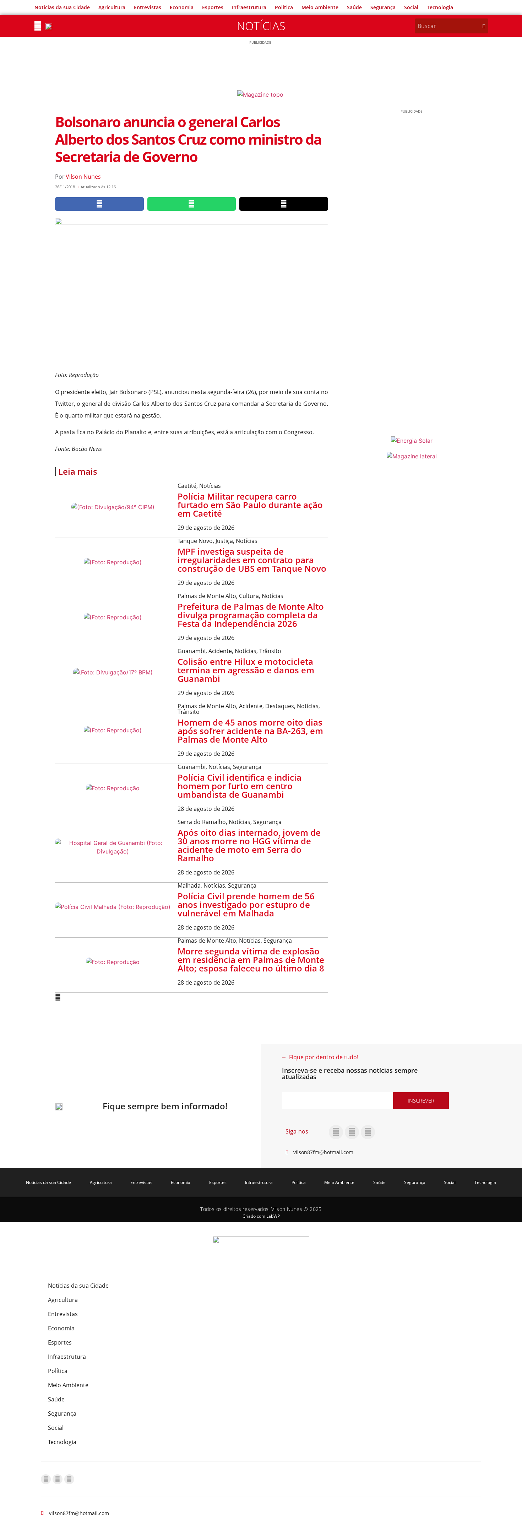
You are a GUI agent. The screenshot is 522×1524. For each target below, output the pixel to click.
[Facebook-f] (336, 1132)
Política (284, 7)
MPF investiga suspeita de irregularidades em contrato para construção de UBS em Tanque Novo (252, 559)
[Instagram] (352, 1132)
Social (411, 7)
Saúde (354, 7)
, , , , (249, 709)
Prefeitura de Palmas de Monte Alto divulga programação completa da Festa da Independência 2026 (251, 615)
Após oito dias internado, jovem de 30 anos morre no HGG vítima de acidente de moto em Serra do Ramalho (249, 845)
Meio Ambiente (319, 7)
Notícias (261, 25)
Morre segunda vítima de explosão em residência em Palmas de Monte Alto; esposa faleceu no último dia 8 (251, 959)
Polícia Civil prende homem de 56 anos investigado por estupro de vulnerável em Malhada (246, 904)
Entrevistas (147, 7)
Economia (182, 7)
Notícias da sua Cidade (62, 7)
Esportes (212, 7)
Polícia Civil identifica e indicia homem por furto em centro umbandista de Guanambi (239, 785)
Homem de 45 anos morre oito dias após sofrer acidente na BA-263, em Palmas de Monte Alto (250, 730)
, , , (229, 651)
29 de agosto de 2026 (206, 528)
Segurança (383, 7)
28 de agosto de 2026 (206, 809)
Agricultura (111, 7)
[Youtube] (368, 1132)
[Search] (484, 26)
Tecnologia (440, 7)
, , (217, 541)
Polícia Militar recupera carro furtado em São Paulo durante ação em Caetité (250, 504)
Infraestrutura (249, 7)
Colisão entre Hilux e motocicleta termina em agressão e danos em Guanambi (246, 670)
